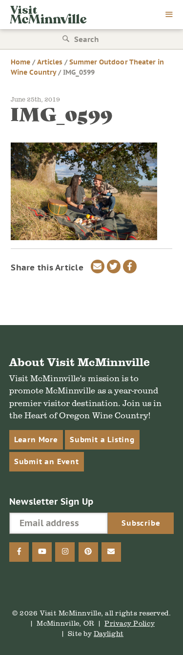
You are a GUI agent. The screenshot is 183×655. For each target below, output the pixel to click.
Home (20, 62)
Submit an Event (46, 461)
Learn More (36, 439)
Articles (49, 62)
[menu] (169, 15)
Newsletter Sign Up (51, 501)
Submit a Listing (102, 439)
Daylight (108, 633)
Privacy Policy (129, 623)
